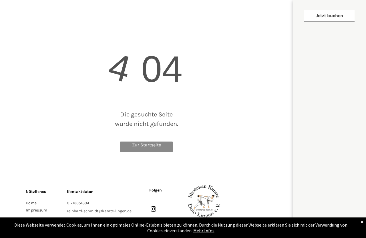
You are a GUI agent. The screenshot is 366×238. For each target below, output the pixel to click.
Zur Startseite (146, 145)
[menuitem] (44, 203)
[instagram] (153, 210)
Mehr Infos (203, 230)
